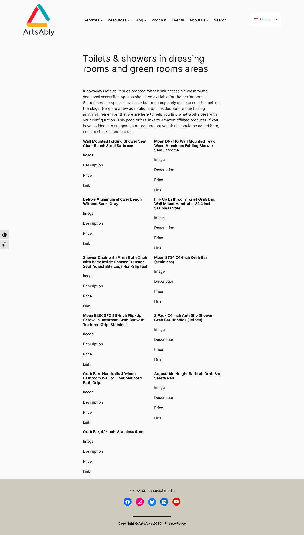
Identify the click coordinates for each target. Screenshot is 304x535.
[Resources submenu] (129, 20)
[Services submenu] (101, 20)
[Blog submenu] (145, 20)
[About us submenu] (207, 20)
